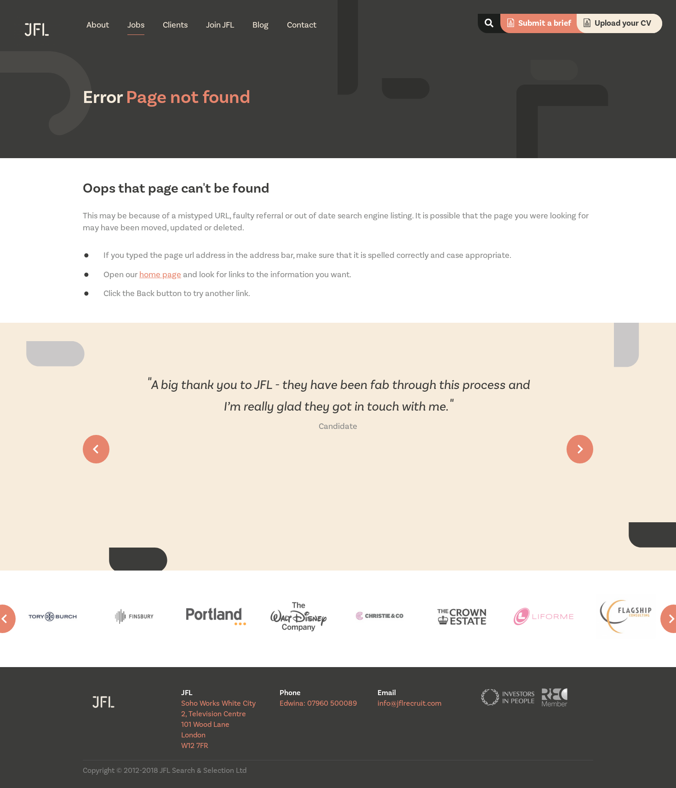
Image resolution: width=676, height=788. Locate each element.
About (97, 25)
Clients (175, 25)
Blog (260, 25)
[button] (96, 449)
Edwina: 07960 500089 (318, 703)
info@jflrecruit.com (409, 703)
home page (160, 274)
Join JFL (220, 25)
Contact (301, 25)
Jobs (135, 25)
